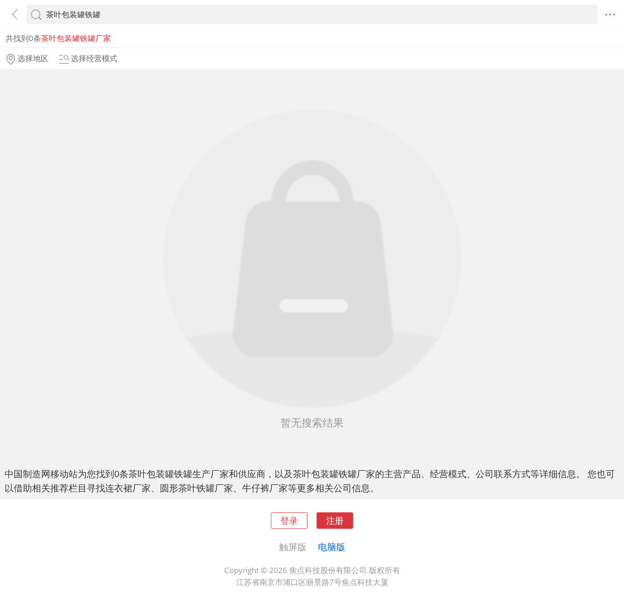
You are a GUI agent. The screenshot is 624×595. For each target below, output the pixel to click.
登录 (289, 520)
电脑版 (331, 546)
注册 (335, 520)
